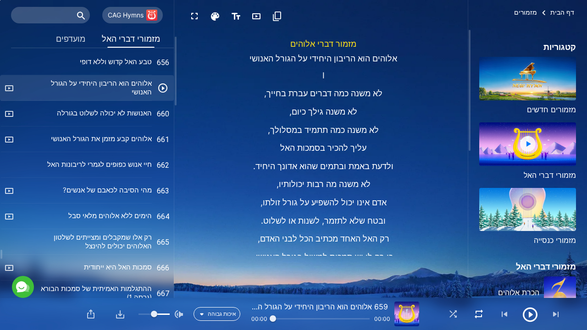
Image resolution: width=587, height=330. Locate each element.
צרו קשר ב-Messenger (112, 247)
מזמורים (525, 12)
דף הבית (562, 12)
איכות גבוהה (222, 313)
